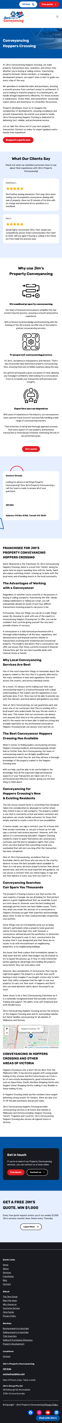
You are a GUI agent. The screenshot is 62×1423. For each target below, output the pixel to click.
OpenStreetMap (42, 1047)
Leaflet (30, 1047)
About (6, 1269)
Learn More (29, 1227)
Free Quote (15, 1172)
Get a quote (31, 449)
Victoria (6, 1356)
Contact (7, 1284)
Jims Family (8, 1312)
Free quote (47, 4)
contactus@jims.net (14, 1374)
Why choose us (10, 1304)
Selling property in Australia (15, 1332)
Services (7, 1272)
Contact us (35, 1172)
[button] (31, 1036)
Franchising (8, 1276)
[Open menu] (57, 16)
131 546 (26, 4)
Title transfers (10, 1336)
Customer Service (11, 1308)
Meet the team (10, 1300)
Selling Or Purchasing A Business (18, 1340)
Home (5, 1265)
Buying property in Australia (16, 1328)
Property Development (13, 1344)
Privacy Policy (9, 1316)
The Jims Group (10, 1297)
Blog (5, 1280)
